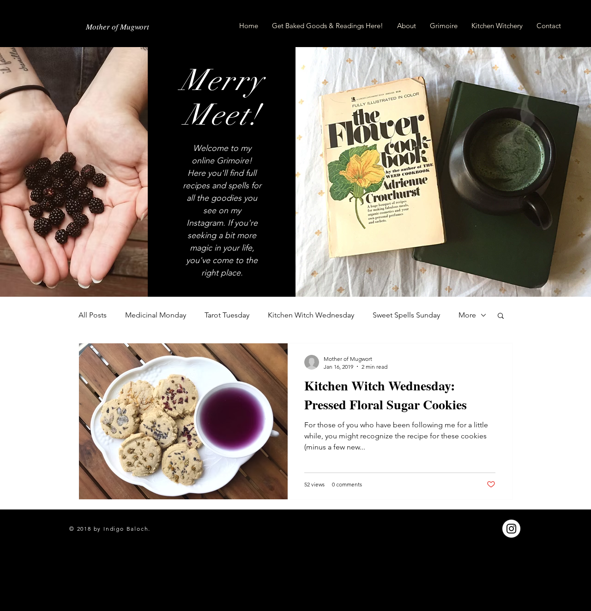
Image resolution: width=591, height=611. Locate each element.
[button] (500, 316)
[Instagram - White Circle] (511, 529)
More (467, 315)
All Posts (92, 315)
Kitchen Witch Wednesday (311, 315)
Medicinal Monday (155, 315)
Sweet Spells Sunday (406, 315)
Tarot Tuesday (227, 315)
